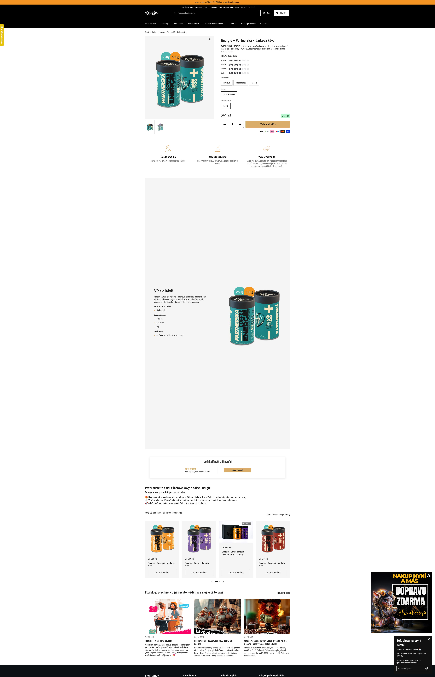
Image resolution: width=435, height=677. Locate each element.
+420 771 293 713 (210, 7)
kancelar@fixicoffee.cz (231, 7)
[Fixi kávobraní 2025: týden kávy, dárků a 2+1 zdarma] (217, 616)
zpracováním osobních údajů (406, 663)
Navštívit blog (283, 592)
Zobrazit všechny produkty (278, 514)
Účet (268, 13)
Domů (147, 32)
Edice (154, 32)
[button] (281, 13)
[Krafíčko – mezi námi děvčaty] (168, 616)
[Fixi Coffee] (151, 13)
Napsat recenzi (237, 470)
